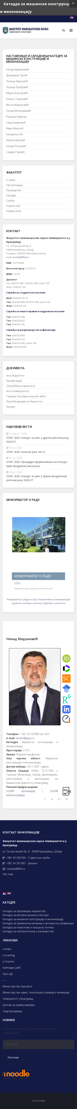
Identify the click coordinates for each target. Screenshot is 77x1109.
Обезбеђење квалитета (20, 386)
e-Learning (9, 955)
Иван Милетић (14, 128)
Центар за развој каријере (19, 1005)
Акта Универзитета (17, 391)
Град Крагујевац (12, 1011)
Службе (10, 200)
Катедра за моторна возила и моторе (26, 915)
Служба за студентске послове (25, 292)
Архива (10, 406)
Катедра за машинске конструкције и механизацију (33, 919)
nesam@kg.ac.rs (25, 738)
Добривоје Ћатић (16, 75)
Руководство (13, 190)
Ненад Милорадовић (18, 110)
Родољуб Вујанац (16, 116)
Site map (8, 874)
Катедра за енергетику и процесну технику (28, 927)
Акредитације (14, 380)
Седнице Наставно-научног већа (25, 396)
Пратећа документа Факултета (24, 401)
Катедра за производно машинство (24, 911)
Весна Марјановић (17, 105)
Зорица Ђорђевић (17, 87)
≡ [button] (73, 3)
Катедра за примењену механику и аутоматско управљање (38, 923)
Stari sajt (8, 974)
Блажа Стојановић (17, 99)
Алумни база (13, 211)
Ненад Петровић (16, 146)
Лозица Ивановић (17, 81)
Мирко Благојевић (17, 93)
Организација (14, 185)
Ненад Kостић (14, 134)
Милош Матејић (15, 140)
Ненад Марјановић (17, 69)
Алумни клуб (13, 205)
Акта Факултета (15, 375)
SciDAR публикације (20, 791)
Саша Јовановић (16, 122)
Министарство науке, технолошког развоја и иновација (36, 992)
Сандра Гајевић (15, 152)
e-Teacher (8, 961)
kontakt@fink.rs (21, 257)
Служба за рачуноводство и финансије (31, 329)
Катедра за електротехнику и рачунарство (28, 931)
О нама (10, 180)
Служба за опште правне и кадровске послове (35, 311)
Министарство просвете (17, 986)
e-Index (7, 949)
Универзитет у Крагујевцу (18, 998)
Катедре (11, 195)
